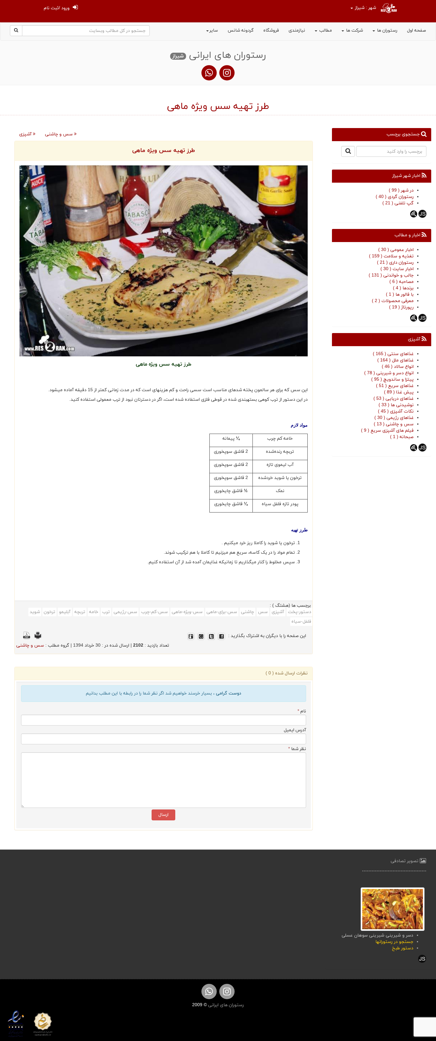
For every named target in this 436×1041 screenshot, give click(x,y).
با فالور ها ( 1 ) (400, 295)
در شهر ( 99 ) (401, 190)
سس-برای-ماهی (222, 612)
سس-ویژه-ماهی (187, 612)
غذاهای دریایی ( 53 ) (393, 399)
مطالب (325, 30)
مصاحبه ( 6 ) (401, 282)
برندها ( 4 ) (403, 288)
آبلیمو (65, 612)
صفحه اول (416, 30)
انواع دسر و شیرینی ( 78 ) (389, 373)
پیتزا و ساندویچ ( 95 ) (392, 379)
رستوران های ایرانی (225, 1005)
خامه (93, 612)
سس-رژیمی (125, 612)
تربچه (79, 612)
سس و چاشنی (59, 134)
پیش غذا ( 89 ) (399, 392)
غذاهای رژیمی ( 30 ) (394, 418)
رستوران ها (386, 30)
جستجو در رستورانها (394, 942)
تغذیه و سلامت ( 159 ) (391, 256)
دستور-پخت (299, 612)
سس (263, 612)
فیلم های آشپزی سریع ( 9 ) (387, 431)
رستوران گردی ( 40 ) (395, 197)
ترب (106, 612)
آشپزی (26, 134)
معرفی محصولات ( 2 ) (393, 301)
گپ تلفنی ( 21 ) (398, 203)
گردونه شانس (241, 30)
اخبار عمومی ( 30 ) (396, 250)
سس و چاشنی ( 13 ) (394, 424)
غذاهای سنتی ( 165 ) (393, 354)
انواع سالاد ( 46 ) (398, 367)
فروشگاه (271, 30)
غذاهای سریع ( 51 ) (395, 386)
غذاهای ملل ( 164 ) (395, 360)
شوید (35, 612)
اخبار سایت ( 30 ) (397, 269)
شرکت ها (354, 30)
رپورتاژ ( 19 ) (401, 307)
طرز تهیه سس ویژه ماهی (163, 151)
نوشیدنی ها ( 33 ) (396, 405)
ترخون (49, 612)
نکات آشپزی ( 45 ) (396, 411)
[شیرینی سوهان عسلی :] (393, 909)
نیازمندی (297, 30)
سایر (213, 30)
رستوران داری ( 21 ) (395, 263)
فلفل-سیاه (301, 622)
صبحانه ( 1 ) (402, 437)
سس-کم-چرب (154, 612)
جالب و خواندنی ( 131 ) (391, 275)
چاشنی (247, 612)
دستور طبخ (402, 948)
